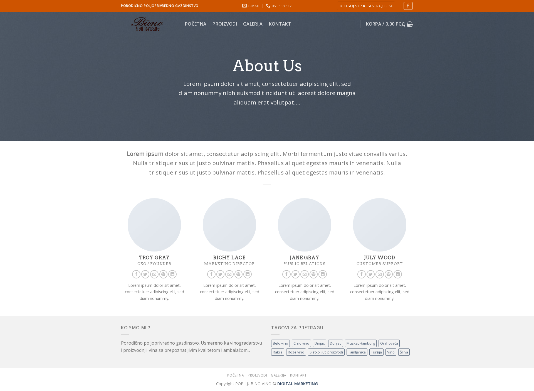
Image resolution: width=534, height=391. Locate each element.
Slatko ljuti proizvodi (326, 352)
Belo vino (280, 343)
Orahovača (389, 343)
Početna (195, 24)
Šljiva (404, 352)
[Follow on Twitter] (145, 274)
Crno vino (301, 343)
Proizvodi (224, 24)
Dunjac (335, 343)
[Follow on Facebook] (408, 6)
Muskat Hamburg (361, 343)
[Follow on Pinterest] (163, 274)
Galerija (253, 24)
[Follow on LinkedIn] (172, 274)
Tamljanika (357, 352)
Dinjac (320, 343)
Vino (391, 352)
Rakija (278, 352)
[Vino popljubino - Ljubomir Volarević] (149, 24)
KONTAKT (280, 24)
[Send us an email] (154, 274)
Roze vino (296, 352)
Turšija (376, 352)
